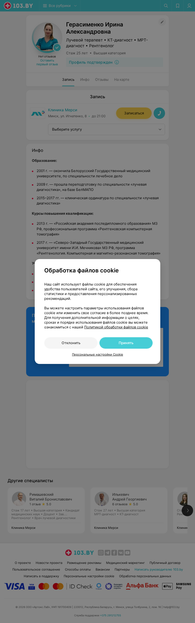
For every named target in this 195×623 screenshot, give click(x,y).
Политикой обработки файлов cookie (116, 327)
